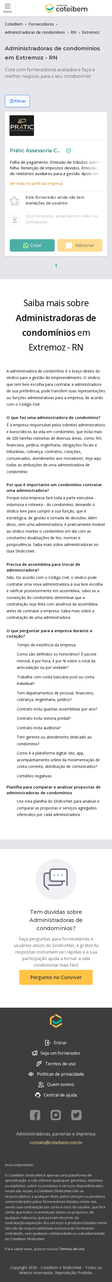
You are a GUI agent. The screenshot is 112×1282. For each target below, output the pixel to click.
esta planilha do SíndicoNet (49, 801)
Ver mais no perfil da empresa (36, 183)
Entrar (60, 1043)
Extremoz (90, 32)
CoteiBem (14, 24)
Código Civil (29, 404)
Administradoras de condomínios (35, 32)
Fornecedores (41, 24)
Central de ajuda (60, 1095)
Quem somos (60, 1084)
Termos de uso (60, 1064)
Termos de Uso (72, 1248)
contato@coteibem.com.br (56, 1143)
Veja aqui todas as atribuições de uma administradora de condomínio (54, 465)
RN (73, 32)
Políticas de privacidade (60, 1074)
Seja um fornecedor (60, 1053)
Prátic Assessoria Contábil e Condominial (36, 151)
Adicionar (84, 245)
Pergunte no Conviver (56, 977)
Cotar (36, 245)
